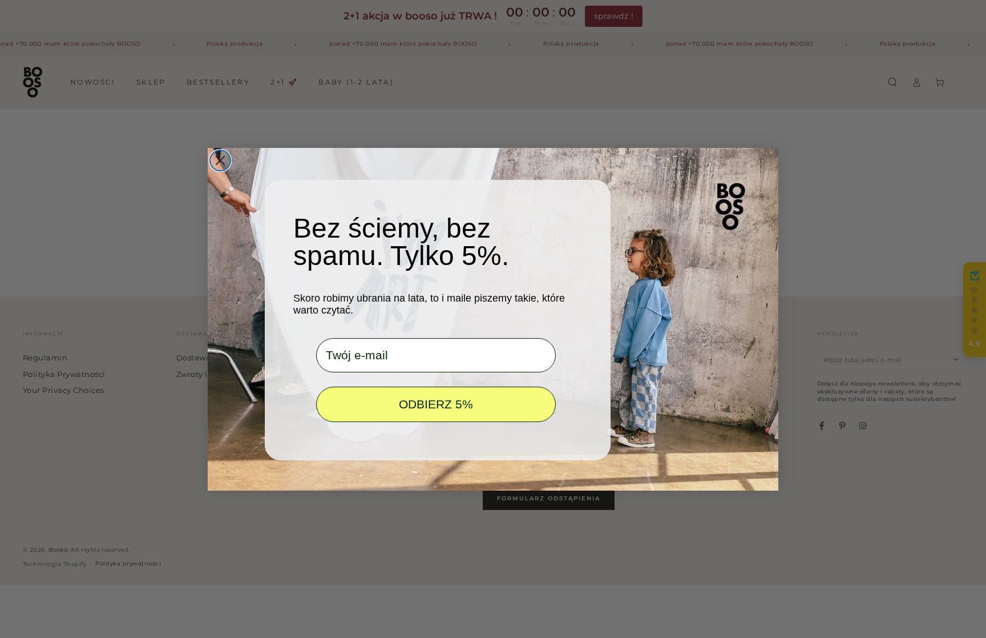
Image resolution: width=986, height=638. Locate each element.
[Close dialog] (220, 160)
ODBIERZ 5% (436, 404)
